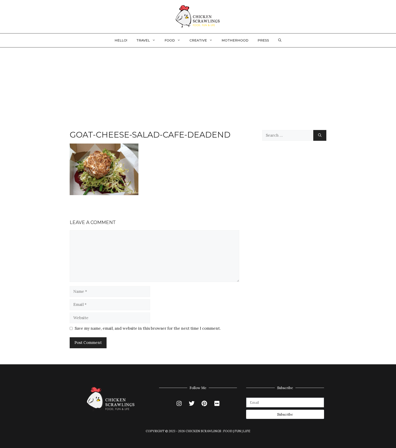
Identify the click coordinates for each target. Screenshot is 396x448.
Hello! (121, 40)
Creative (198, 40)
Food (170, 40)
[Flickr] (217, 403)
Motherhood (235, 40)
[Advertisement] (198, 82)
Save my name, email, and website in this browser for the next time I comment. (148, 328)
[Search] (319, 135)
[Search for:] (287, 135)
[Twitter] (192, 403)
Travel (143, 40)
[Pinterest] (204, 403)
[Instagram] (179, 403)
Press (263, 40)
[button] (280, 40)
